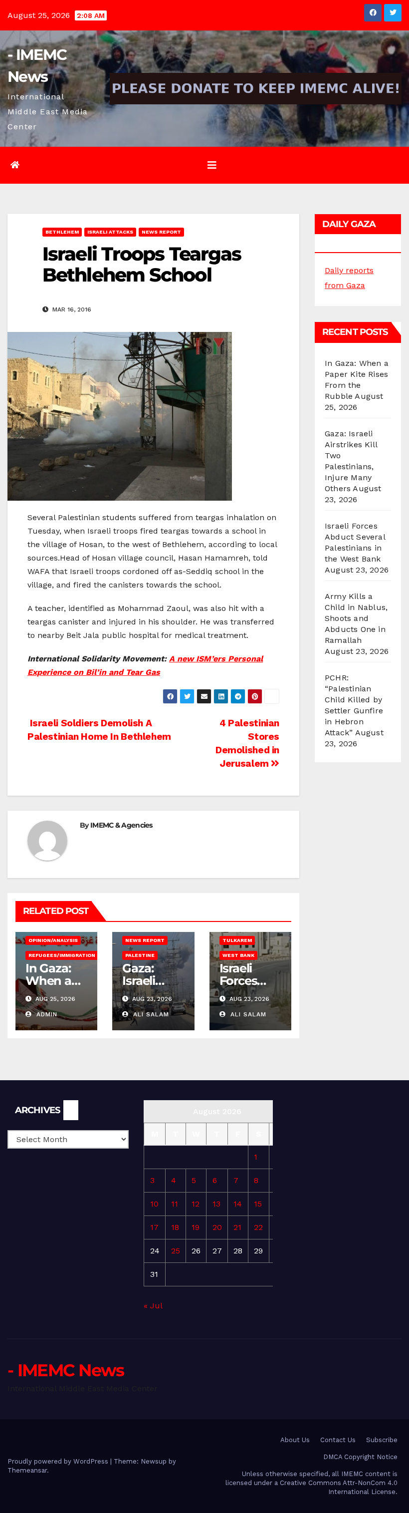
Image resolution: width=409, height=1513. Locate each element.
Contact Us (338, 1440)
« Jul (153, 1305)
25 (175, 1250)
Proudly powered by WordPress (58, 1461)
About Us (295, 1440)
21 (237, 1227)
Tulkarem (237, 940)
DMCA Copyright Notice (360, 1457)
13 (216, 1204)
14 (237, 1204)
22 (258, 1227)
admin (45, 1014)
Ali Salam (150, 1014)
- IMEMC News (65, 1370)
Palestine (140, 955)
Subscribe (382, 1440)
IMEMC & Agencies (121, 825)
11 (174, 1204)
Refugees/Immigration (61, 955)
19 (196, 1227)
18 (175, 1227)
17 (154, 1227)
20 (217, 1227)
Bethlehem (62, 232)
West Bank (238, 955)
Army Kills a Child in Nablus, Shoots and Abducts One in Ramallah (356, 618)
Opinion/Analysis (53, 940)
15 (258, 1204)
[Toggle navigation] (212, 165)
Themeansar (27, 1470)
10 (154, 1204)
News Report (161, 232)
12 (196, 1204)
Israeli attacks (110, 232)
